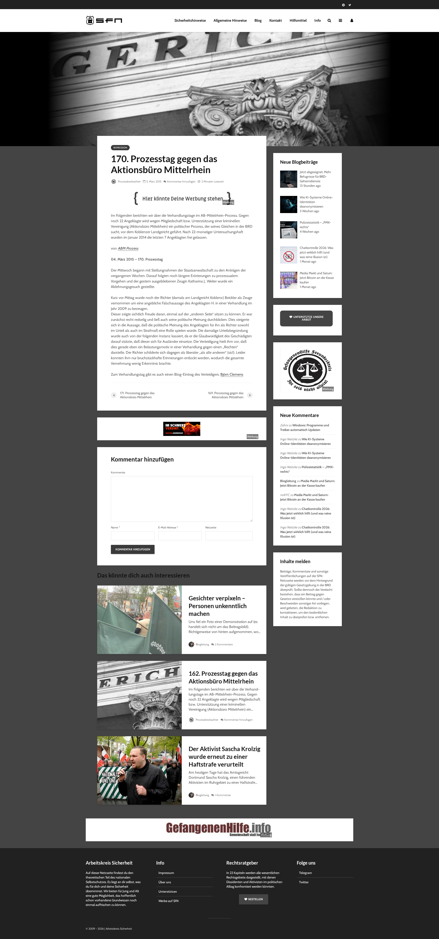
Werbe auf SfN (168, 901)
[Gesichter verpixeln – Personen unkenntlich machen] (139, 619)
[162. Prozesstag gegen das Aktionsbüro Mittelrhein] (139, 695)
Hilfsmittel (298, 20)
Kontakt (275, 20)
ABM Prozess (128, 248)
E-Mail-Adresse (168, 527)
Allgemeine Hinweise (230, 20)
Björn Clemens (231, 374)
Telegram (305, 873)
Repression (120, 147)
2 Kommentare (224, 644)
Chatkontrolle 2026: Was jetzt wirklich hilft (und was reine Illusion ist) (305, 513)
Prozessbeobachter (129, 181)
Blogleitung (202, 644)
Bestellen (255, 899)
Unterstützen (167, 891)
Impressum (166, 873)
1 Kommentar (223, 795)
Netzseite (210, 527)
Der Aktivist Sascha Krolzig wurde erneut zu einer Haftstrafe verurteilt (224, 756)
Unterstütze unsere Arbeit (308, 318)
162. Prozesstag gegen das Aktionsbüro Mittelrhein (223, 677)
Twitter (304, 882)
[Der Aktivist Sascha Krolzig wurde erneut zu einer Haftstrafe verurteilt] (139, 770)
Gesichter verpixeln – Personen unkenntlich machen (218, 605)
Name (115, 527)
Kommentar (118, 472)
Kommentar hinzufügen (181, 181)
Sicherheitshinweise (190, 20)
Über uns (164, 882)
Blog (258, 20)
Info (317, 20)
